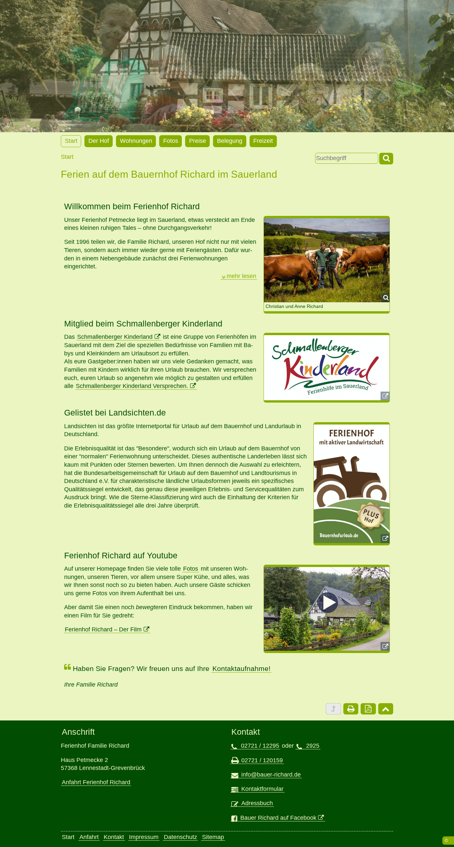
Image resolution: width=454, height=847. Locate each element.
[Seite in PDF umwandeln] (368, 708)
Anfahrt (89, 837)
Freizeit (263, 141)
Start (71, 141)
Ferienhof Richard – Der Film (103, 629)
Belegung (229, 141)
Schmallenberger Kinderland (115, 336)
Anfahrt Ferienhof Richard (96, 782)
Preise (197, 141)
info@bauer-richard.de (271, 774)
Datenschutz (180, 837)
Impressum (144, 837)
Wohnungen (136, 141)
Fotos (170, 141)
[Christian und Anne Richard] (327, 260)
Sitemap (213, 837)
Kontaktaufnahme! (241, 668)
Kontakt (114, 837)
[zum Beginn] (385, 708)
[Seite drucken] (350, 708)
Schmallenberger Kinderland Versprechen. (132, 386)
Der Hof (98, 141)
